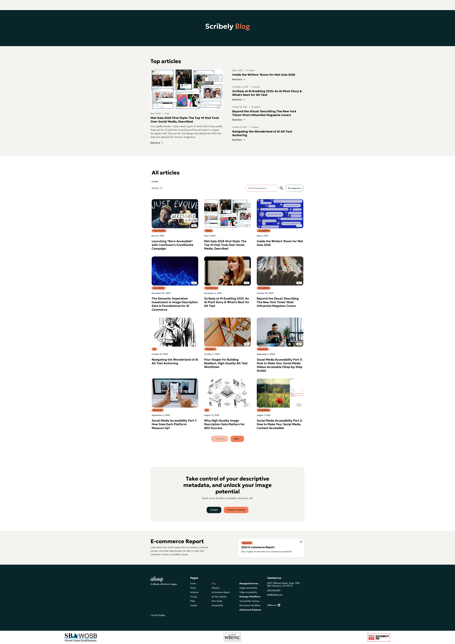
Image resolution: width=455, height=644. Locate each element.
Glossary (216, 587)
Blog (214, 583)
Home (193, 583)
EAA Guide (217, 601)
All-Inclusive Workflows (249, 605)
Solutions (194, 592)
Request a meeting (236, 509)
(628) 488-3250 (273, 590)
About (193, 587)
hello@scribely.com (274, 594)
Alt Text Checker (219, 596)
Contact (214, 509)
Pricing (193, 596)
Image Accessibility (248, 587)
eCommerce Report (221, 592)
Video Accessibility (248, 592)
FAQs (192, 601)
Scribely (162, 615)
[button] (219, 107)
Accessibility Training (249, 601)
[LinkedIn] (279, 606)
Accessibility (217, 605)
